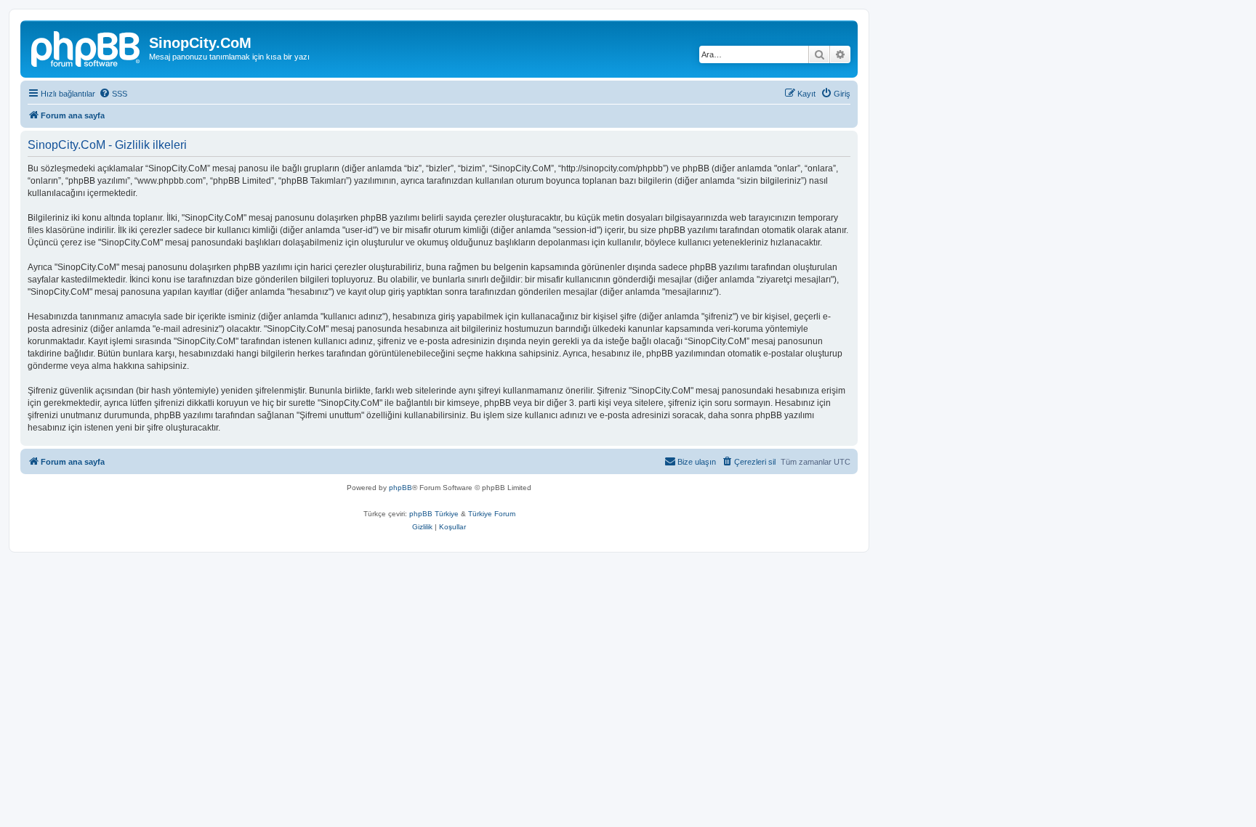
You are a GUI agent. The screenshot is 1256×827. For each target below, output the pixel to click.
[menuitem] (113, 93)
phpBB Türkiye (434, 514)
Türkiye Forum (491, 514)
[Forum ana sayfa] (86, 47)
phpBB (400, 488)
